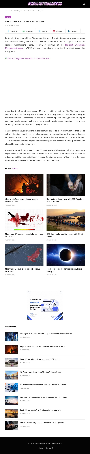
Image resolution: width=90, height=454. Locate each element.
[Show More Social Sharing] (82, 31)
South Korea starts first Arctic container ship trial (40, 410)
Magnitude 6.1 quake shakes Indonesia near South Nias (24, 235)
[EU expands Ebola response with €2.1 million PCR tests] (11, 387)
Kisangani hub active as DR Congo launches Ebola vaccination (46, 334)
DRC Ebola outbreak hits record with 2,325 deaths (65, 235)
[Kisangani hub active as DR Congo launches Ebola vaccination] (11, 336)
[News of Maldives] (45, 4)
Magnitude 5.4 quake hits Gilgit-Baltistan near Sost (22, 270)
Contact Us (50, 448)
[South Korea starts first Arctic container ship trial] (11, 413)
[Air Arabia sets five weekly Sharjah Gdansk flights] (11, 375)
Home (7, 11)
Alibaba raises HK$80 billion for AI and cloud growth (42, 423)
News (8, 17)
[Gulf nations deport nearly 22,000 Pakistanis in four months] (66, 185)
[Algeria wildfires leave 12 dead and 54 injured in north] (24, 185)
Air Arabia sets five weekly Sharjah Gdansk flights (40, 372)
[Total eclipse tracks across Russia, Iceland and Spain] (66, 255)
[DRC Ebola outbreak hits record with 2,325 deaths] (66, 220)
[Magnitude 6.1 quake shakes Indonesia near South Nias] (24, 220)
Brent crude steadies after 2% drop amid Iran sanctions (43, 397)
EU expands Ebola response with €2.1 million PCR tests (43, 385)
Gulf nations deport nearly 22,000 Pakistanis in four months (65, 200)
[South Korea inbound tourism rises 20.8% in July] (11, 362)
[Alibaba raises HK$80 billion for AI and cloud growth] (11, 425)
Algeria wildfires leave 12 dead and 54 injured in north (21, 200)
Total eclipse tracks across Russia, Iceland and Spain (65, 270)
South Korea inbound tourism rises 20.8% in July (40, 359)
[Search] (83, 3)
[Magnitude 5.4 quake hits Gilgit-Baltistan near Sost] (24, 255)
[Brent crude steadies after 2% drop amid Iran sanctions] (11, 400)
